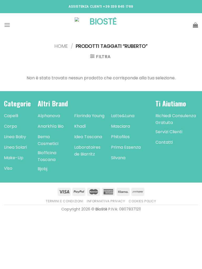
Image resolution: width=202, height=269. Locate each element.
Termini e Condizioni (64, 201)
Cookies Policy (142, 201)
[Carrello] (195, 25)
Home (61, 46)
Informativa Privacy (106, 201)
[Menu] (7, 24)
